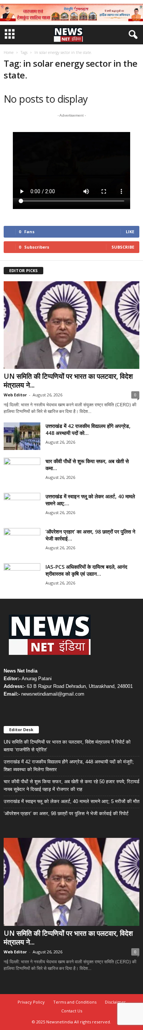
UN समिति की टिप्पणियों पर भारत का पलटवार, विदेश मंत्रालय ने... (68, 380)
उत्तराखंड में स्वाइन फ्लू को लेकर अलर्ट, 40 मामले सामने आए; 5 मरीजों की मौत (71, 801)
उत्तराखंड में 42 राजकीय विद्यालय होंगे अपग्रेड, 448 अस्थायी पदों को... (88, 429)
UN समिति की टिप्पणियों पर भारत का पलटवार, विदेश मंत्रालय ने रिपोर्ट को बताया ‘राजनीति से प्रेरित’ (67, 745)
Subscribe (122, 247)
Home (9, 52)
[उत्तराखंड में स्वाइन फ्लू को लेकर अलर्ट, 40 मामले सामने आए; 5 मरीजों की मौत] (22, 506)
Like (130, 231)
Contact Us (71, 1010)
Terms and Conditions (74, 1002)
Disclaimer (115, 1002)
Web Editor (15, 394)
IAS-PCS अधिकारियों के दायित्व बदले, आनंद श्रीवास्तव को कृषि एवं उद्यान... (86, 570)
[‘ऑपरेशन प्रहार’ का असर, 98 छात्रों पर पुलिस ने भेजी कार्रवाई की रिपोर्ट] (22, 542)
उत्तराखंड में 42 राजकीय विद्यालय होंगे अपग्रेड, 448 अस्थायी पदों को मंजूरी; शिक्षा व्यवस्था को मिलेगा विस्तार (69, 765)
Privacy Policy (31, 1002)
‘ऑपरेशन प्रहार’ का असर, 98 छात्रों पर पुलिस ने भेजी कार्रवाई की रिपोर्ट (66, 813)
